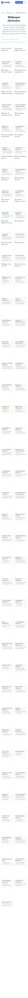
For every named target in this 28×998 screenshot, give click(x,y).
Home (3, 12)
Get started (19, 2)
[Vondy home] (5, 2)
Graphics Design (10, 12)
